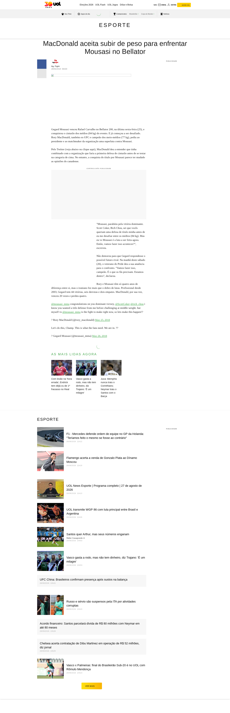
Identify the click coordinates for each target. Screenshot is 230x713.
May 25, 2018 (102, 319)
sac (155, 5)
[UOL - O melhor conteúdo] (52, 5)
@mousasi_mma (60, 303)
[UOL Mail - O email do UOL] (162, 5)
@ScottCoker (122, 303)
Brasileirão (133, 14)
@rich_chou (137, 303)
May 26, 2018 (99, 335)
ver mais (90, 686)
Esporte (115, 25)
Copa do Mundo (147, 14)
